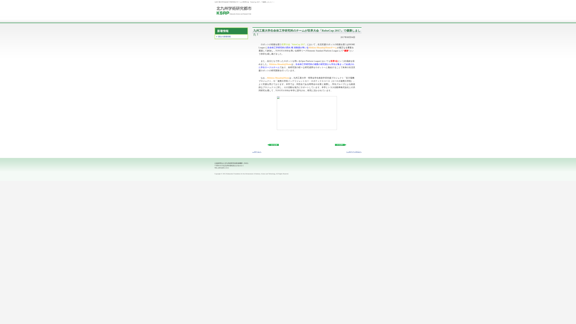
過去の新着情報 (224, 37)
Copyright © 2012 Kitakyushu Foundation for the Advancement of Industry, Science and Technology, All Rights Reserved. (251, 174)
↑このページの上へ (354, 152)
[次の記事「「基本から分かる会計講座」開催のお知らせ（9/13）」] (339, 144)
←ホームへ (256, 152)
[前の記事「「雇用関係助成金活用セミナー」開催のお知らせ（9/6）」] (274, 144)
